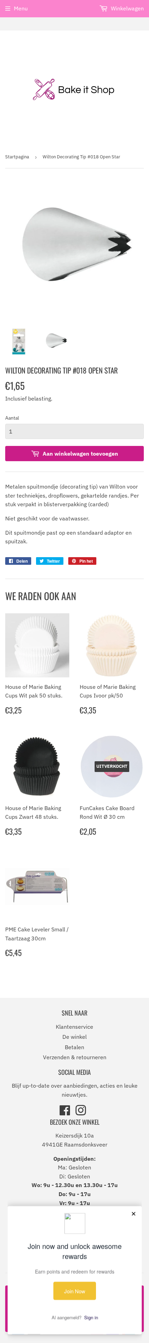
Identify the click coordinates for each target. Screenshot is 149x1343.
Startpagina (17, 157)
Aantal (12, 418)
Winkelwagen (126, 8)
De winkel (74, 1036)
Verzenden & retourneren (74, 1057)
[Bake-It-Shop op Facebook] (64, 1112)
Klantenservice (74, 1026)
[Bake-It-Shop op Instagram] (80, 1112)
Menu (21, 8)
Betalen (74, 1047)
